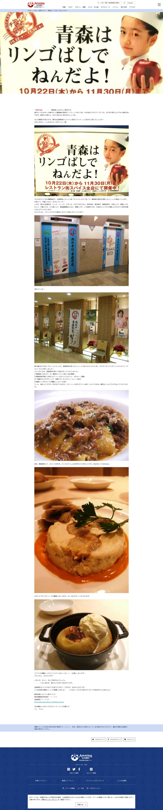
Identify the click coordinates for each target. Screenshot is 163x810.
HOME (29, 10)
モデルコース (105, 7)
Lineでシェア (130, 739)
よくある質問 (121, 781)
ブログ (70, 7)
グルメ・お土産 (93, 7)
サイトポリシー (88, 803)
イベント (115, 7)
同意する (80, 805)
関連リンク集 (101, 803)
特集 (64, 7)
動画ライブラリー (68, 781)
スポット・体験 (80, 7)
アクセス (132, 7)
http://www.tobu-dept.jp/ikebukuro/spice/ (49, 702)
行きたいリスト (95, 788)
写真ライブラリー (41, 781)
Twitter (73, 769)
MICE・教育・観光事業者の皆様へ (68, 803)
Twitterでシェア (99, 739)
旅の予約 (124, 7)
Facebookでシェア (115, 739)
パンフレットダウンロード (95, 781)
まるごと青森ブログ (40, 10)
